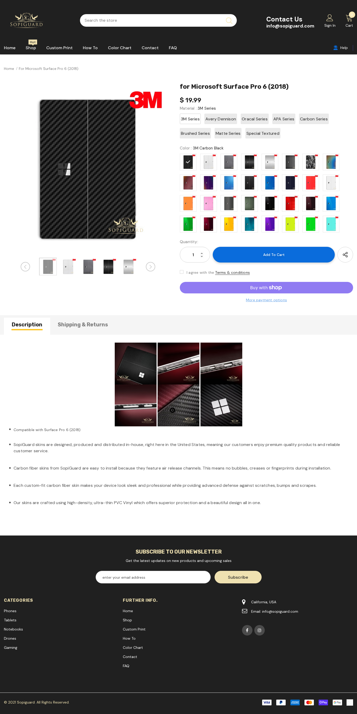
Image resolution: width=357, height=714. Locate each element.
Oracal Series (255, 119)
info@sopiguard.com (290, 26)
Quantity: (189, 241)
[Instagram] (259, 630)
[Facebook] (247, 630)
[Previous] (25, 266)
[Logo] (38, 20)
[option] (88, 168)
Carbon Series (314, 119)
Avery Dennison (220, 119)
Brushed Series (195, 133)
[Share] (345, 255)
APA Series (283, 119)
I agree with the (200, 272)
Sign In (330, 25)
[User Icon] (330, 17)
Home (9, 68)
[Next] (150, 266)
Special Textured (262, 133)
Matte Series (228, 133)
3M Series (190, 119)
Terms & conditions (232, 272)
